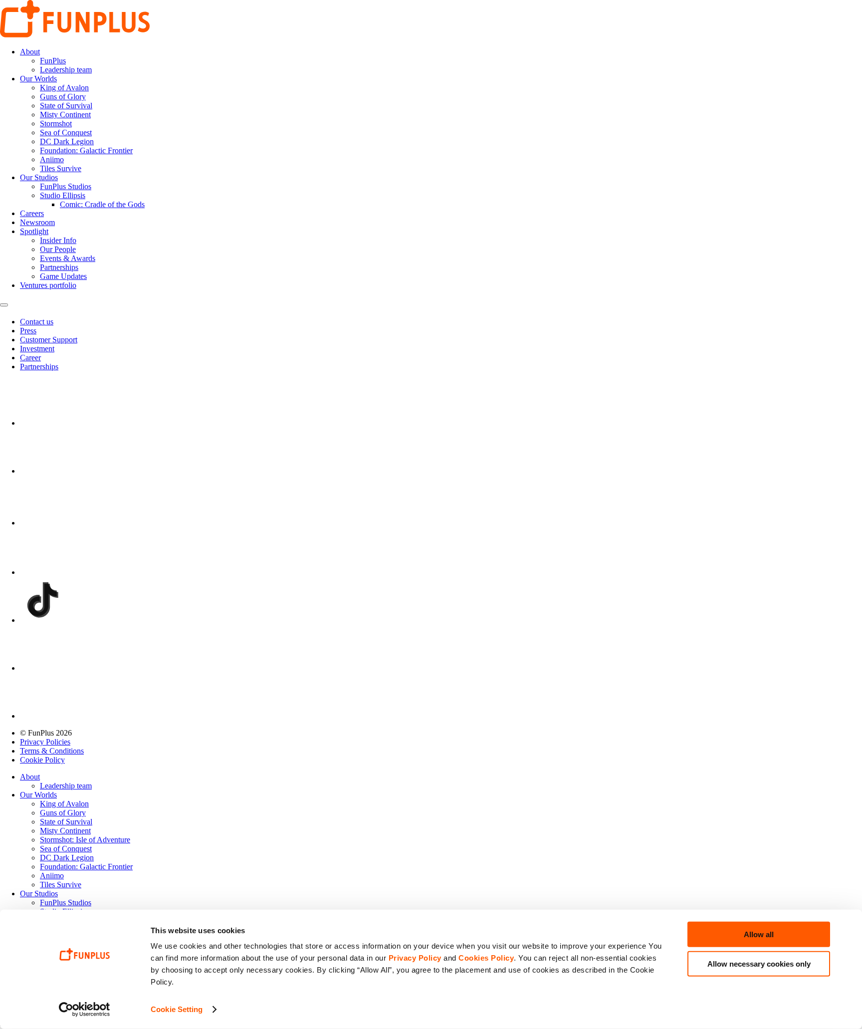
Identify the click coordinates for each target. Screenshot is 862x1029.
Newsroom (37, 222)
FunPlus (53, 60)
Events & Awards (67, 258)
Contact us (36, 321)
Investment (37, 348)
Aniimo (52, 159)
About (30, 51)
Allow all (759, 934)
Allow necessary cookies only (759, 963)
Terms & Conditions (52, 751)
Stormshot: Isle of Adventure (85, 839)
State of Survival (66, 105)
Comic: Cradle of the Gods (102, 204)
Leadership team (66, 69)
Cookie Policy (42, 760)
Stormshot (56, 123)
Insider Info (58, 240)
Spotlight (34, 231)
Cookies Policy (486, 958)
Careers (32, 213)
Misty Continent (65, 114)
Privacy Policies (45, 742)
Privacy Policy (415, 958)
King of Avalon (64, 87)
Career (30, 357)
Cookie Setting (177, 1009)
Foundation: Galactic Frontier (86, 150)
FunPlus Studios (65, 186)
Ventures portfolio (48, 285)
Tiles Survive (60, 168)
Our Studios (39, 177)
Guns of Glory (63, 96)
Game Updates (63, 276)
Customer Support (48, 339)
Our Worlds (38, 78)
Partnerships (59, 267)
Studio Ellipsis (62, 195)
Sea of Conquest (66, 132)
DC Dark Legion (67, 141)
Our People (58, 249)
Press (28, 330)
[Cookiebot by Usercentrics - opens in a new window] (84, 1009)
